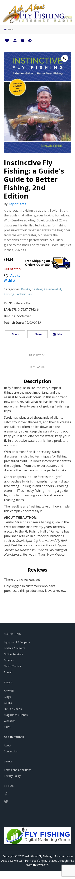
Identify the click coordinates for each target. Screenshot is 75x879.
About (7, 745)
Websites (9, 721)
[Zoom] (64, 58)
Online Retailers (13, 654)
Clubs (7, 727)
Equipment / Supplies (17, 642)
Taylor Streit (17, 204)
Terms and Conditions (17, 770)
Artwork (9, 691)
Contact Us (11, 751)
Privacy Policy (12, 776)
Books (25, 289)
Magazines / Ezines (16, 715)
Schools (9, 660)
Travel (8, 672)
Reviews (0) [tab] (37, 367)
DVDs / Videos (13, 709)
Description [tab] (37, 355)
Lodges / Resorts (14, 648)
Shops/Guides (12, 666)
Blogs (7, 697)
